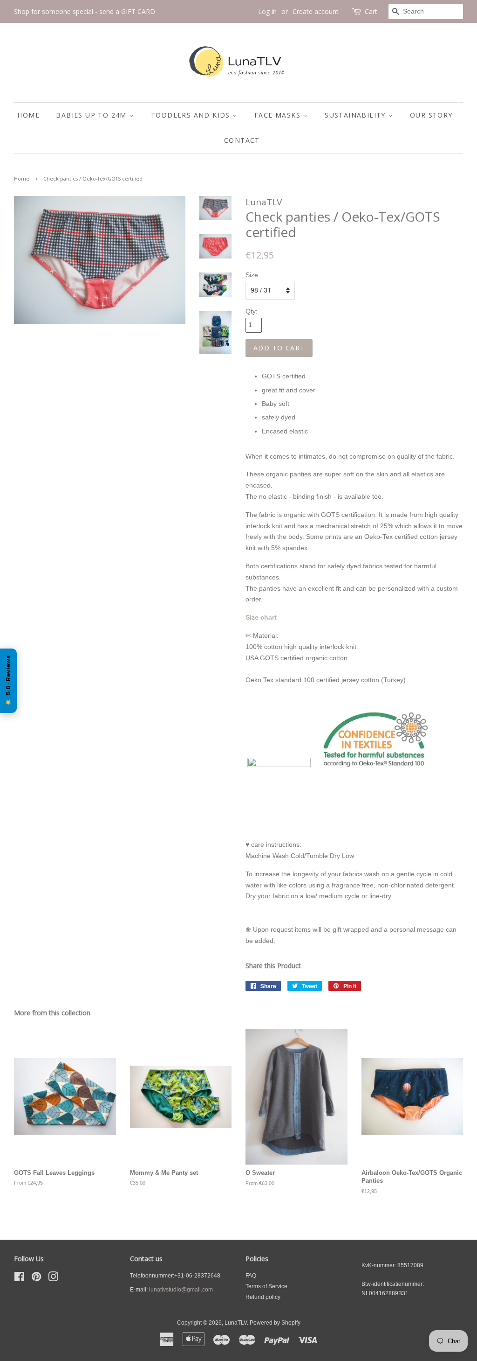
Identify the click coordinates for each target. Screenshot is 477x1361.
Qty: (251, 311)
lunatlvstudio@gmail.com (181, 1289)
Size (251, 275)
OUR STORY (431, 115)
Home (21, 178)
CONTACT (242, 140)
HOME (28, 115)
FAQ (250, 1275)
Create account (316, 11)
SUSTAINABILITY (356, 115)
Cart (371, 11)
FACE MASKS (278, 115)
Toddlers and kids (191, 115)
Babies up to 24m (92, 115)
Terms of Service (266, 1286)
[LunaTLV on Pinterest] (36, 1279)
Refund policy (262, 1297)
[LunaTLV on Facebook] (19, 1279)
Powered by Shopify (275, 1322)
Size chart (261, 617)
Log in (267, 11)
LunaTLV (236, 1322)
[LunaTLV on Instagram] (53, 1279)
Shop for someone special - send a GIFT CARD (84, 11)
